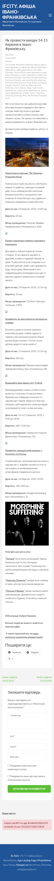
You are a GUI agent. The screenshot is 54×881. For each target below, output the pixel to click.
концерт (8, 85)
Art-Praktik (10, 64)
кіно (44, 75)
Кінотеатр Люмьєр (13, 82)
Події (29, 88)
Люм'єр (24, 85)
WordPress (34, 864)
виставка (38, 70)
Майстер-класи (12, 88)
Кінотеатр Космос (13, 80)
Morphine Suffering (24, 64)
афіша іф (25, 67)
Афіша (37, 64)
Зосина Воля (20, 72)
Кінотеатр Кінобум (13, 77)
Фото (24, 95)
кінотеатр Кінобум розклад (34, 77)
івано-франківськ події (32, 75)
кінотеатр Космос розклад (33, 80)
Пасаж (23, 88)
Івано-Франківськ (13, 75)
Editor (11, 54)
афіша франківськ (24, 70)
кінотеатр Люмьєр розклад (35, 82)
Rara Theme (9, 864)
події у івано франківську (28, 90)
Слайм (26, 93)
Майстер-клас (34, 85)
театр (32, 93)
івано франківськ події (37, 72)
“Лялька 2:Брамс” (15, 590)
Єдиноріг (9, 72)
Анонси (8, 61)
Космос (16, 85)
